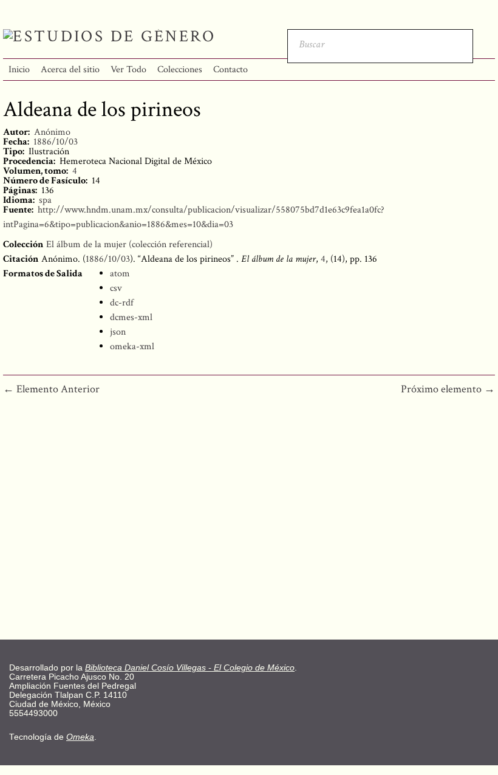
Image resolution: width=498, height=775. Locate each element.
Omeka (80, 737)
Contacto (230, 69)
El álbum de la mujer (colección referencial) (129, 244)
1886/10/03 (55, 141)
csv (116, 288)
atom (120, 273)
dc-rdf (122, 302)
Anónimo (52, 132)
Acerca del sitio (70, 69)
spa (45, 200)
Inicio (19, 69)
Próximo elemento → (448, 389)
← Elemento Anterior (51, 389)
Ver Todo (128, 69)
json (118, 332)
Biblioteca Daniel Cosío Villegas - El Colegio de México (190, 667)
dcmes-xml (131, 317)
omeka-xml (132, 346)
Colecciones (179, 69)
